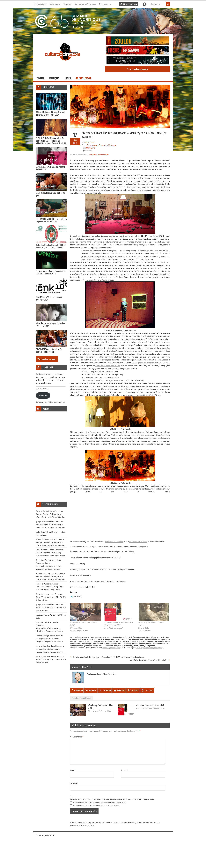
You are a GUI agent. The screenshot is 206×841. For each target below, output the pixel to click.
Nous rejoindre (130, 4)
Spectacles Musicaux (107, 145)
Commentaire (76, 737)
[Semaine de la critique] (103, 20)
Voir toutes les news (46, 359)
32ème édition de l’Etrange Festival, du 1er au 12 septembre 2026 (50, 113)
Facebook (78, 690)
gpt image (40, 615)
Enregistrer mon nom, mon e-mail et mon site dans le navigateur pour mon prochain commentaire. (112, 799)
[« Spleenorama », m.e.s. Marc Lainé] (119, 612)
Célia (38, 532)
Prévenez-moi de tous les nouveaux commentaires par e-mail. (99, 802)
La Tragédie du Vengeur (143, 362)
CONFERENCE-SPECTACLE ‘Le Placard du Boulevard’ (50, 168)
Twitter (92, 690)
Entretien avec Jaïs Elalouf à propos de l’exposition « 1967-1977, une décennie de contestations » (108, 656)
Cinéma (40, 78)
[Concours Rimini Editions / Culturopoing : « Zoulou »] (137, 41)
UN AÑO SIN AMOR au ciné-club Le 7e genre (50, 194)
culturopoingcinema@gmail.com (149, 648)
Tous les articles (39, 4)
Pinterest (134, 690)
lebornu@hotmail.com (111, 648)
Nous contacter (105, 4)
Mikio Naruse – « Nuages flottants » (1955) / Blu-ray (50, 324)
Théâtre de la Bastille (114, 541)
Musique (54, 78)
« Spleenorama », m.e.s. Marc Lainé (118, 622)
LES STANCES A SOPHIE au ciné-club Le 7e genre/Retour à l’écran (51, 220)
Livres (67, 78)
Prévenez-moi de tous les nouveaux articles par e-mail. (96, 805)
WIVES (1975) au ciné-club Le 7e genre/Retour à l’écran (49, 350)
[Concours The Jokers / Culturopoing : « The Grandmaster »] (137, 60)
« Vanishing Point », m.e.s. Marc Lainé (100, 706)
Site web (74, 783)
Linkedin (121, 690)
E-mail (124, 770)
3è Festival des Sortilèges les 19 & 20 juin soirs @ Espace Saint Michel (51, 246)
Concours (67, 4)
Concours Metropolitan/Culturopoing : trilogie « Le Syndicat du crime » (49, 628)
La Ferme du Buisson (138, 541)
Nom (72, 770)
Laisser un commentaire (99, 155)
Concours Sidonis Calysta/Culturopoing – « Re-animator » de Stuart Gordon (50, 514)
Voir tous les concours (137, 69)
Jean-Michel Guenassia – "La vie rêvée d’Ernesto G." (148, 659)
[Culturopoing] (62, 64)
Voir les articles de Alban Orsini (101, 674)
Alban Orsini (90, 142)
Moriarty (88, 150)
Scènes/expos (83, 78)
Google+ (107, 690)
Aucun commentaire (78, 155)
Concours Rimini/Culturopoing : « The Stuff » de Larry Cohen (51, 597)
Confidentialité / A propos (85, 4)
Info (144, 4)
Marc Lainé (90, 148)
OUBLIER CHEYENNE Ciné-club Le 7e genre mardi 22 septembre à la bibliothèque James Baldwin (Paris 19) (51, 141)
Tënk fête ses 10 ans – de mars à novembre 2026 (49, 298)
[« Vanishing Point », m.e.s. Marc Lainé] (85, 612)
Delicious (149, 690)
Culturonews (55, 4)
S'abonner (43, 395)
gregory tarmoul (43, 521)
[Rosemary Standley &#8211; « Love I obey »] (153, 612)
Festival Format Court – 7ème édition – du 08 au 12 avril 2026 (51, 272)
